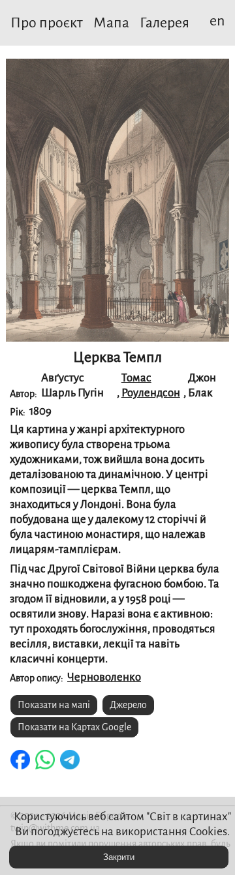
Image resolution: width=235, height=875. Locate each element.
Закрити (118, 857)
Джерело (128, 705)
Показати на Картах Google (74, 727)
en (217, 21)
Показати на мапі (54, 705)
